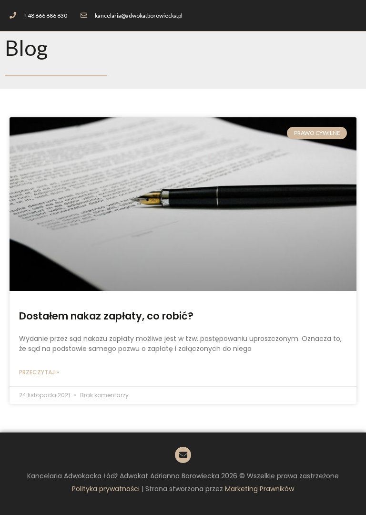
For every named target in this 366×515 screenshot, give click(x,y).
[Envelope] (183, 455)
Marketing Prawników (259, 489)
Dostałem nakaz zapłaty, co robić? (106, 316)
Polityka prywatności (106, 489)
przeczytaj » (39, 372)
